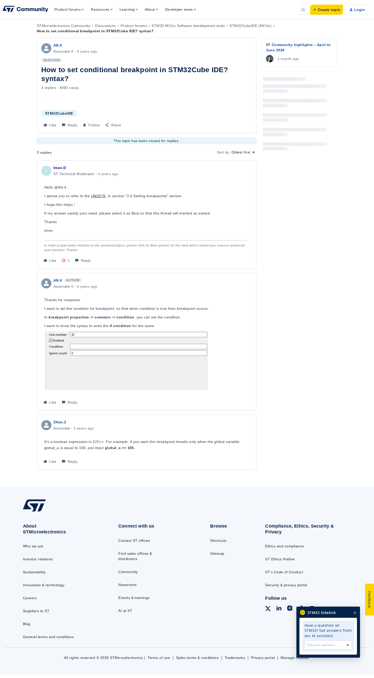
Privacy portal (263, 658)
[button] (326, 10)
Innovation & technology (43, 585)
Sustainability (34, 572)
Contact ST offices (134, 540)
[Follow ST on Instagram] (290, 609)
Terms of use (159, 658)
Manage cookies (295, 658)
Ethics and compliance (284, 546)
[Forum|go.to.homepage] (25, 9)
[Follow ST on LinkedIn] (279, 609)
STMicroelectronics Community (63, 26)
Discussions (105, 26)
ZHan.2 (59, 422)
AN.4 (57, 45)
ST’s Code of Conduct (284, 572)
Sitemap (217, 553)
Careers (30, 598)
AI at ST (125, 611)
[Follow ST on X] (268, 609)
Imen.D (59, 168)
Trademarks (235, 658)
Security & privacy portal (286, 585)
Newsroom (127, 585)
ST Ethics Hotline (280, 559)
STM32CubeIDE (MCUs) (250, 26)
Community (128, 572)
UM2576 (98, 196)
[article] (146, 215)
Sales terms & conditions (197, 658)
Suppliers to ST (36, 611)
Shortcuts (218, 540)
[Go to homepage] (60, 511)
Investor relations (38, 559)
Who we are (33, 546)
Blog (27, 624)
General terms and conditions (48, 637)
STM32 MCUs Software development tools (188, 26)
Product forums (134, 26)
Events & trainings (134, 598)
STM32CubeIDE (59, 113)
